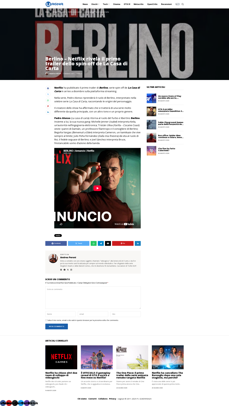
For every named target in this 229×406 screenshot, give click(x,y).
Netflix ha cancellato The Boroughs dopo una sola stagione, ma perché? (167, 375)
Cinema (56, 12)
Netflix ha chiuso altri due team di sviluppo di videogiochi (61, 375)
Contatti (92, 399)
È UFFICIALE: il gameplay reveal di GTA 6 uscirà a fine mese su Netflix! (95, 375)
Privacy (112, 399)
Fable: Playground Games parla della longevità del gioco (170, 124)
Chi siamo (82, 399)
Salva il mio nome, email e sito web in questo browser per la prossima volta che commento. (83, 320)
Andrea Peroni (55, 74)
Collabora (102, 399)
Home (47, 12)
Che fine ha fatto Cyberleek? (166, 149)
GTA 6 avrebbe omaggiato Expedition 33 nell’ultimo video (170, 111)
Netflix (58, 235)
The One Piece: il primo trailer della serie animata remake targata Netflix (132, 375)
